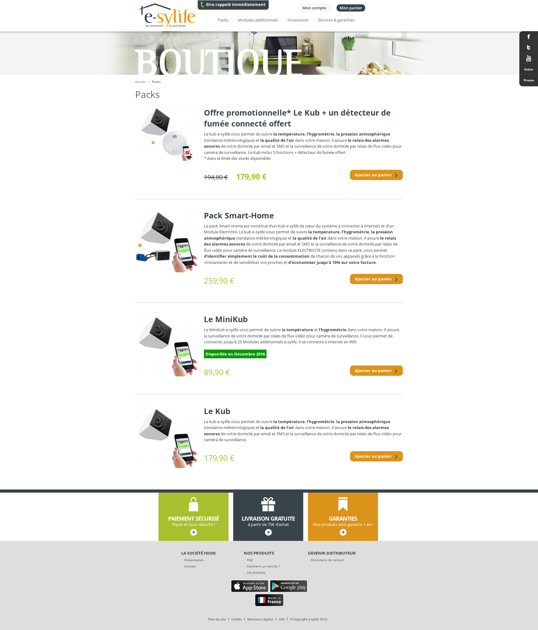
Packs (223, 20)
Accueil (140, 81)
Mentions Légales (260, 619)
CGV (282, 619)
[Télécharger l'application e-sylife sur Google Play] (289, 591)
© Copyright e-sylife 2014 (308, 619)
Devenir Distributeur (332, 553)
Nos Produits (259, 553)
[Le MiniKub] (166, 345)
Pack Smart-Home (239, 215)
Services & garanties (336, 20)
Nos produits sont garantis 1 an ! (343, 526)
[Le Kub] (166, 437)
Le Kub (217, 411)
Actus (528, 69)
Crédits (236, 619)
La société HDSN (198, 553)
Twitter (528, 47)
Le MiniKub (226, 319)
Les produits (256, 572)
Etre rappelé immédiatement (236, 4)
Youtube (528, 58)
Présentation (194, 560)
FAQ (250, 560)
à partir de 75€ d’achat (268, 526)
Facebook (528, 36)
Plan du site (217, 619)
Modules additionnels (258, 20)
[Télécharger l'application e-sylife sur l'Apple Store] (250, 591)
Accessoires (298, 20)
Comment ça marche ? (263, 566)
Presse (529, 80)
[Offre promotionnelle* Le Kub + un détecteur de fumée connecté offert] (166, 134)
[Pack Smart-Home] (166, 241)
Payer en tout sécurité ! (193, 526)
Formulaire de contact (327, 560)
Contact (190, 566)
